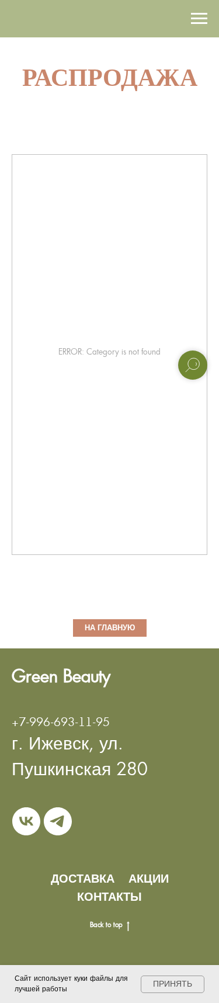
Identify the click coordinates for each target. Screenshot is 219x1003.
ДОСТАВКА (82, 878)
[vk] (26, 821)
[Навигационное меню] (199, 19)
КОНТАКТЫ (109, 896)
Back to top (106, 924)
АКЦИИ (148, 878)
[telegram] (58, 821)
